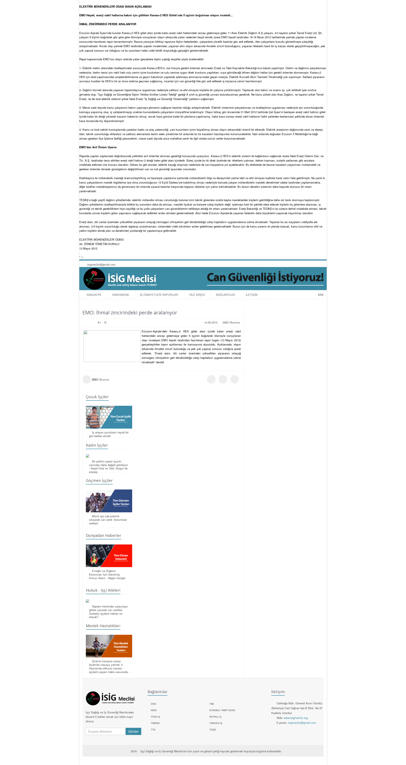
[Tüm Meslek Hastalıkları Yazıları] (109, 646)
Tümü (212, 729)
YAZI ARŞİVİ (197, 295)
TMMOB (155, 723)
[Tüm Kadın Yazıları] (109, 456)
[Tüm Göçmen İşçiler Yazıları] (109, 500)
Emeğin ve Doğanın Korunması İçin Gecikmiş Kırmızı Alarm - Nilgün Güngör (107, 574)
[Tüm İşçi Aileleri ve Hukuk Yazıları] (109, 601)
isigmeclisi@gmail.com (100, 264)
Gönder (133, 731)
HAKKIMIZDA (120, 295)
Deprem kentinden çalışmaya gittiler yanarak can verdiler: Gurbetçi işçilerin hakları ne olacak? (108, 611)
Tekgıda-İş (215, 723)
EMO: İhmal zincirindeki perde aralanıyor (129, 312)
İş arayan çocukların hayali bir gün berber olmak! (109, 434)
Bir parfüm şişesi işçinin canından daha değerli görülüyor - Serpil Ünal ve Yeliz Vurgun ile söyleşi (108, 466)
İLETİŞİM (252, 295)
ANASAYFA (94, 295)
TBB (211, 703)
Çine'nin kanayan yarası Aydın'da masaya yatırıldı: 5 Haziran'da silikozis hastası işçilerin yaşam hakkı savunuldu (108, 666)
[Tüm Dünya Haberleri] (109, 555)
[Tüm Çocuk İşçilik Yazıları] (109, 417)
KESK (154, 710)
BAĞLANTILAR (225, 295)
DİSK (153, 703)
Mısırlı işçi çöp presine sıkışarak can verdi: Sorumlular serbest (108, 519)
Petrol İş (215, 716)
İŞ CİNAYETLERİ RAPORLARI (159, 295)
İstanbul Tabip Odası (222, 710)
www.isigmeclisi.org (296, 718)
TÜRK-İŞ (155, 716)
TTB (153, 729)
